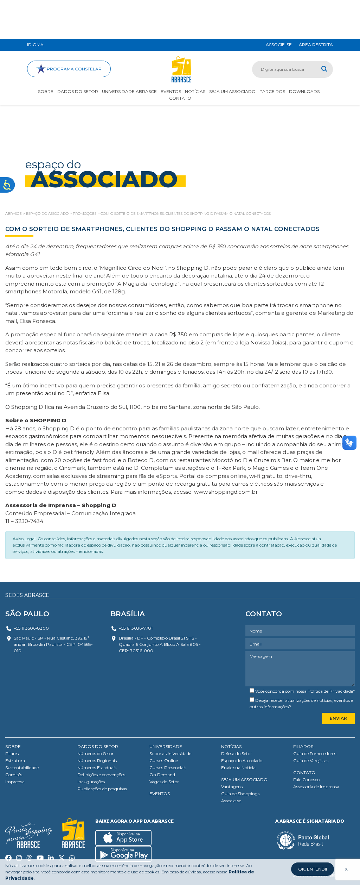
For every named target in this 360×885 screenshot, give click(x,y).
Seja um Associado (232, 91)
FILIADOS (303, 746)
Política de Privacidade (330, 691)
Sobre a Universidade (170, 753)
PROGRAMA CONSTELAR (74, 68)
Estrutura (15, 760)
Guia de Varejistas (310, 760)
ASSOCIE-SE (279, 44)
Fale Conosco (306, 779)
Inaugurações (91, 781)
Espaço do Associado (241, 760)
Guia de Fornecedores (314, 753)
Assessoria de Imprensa (316, 786)
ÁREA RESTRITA (316, 44)
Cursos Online (163, 760)
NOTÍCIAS (231, 746)
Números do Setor (95, 753)
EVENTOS (159, 793)
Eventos (171, 91)
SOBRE (13, 746)
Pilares (12, 753)
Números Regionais (97, 760)
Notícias (195, 91)
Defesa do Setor (236, 753)
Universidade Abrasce (129, 91)
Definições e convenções (101, 774)
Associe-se (231, 800)
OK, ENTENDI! (312, 869)
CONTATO (304, 772)
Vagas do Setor (164, 781)
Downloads (304, 91)
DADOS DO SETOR (97, 746)
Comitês (13, 774)
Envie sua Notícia (238, 767)
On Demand (162, 774)
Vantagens (232, 786)
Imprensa (15, 781)
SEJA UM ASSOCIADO (244, 779)
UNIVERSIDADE (165, 746)
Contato (180, 98)
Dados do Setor (77, 91)
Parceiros (272, 91)
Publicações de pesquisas (102, 788)
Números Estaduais (96, 767)
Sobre (45, 91)
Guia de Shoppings (240, 793)
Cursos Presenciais (167, 767)
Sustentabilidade (22, 767)
